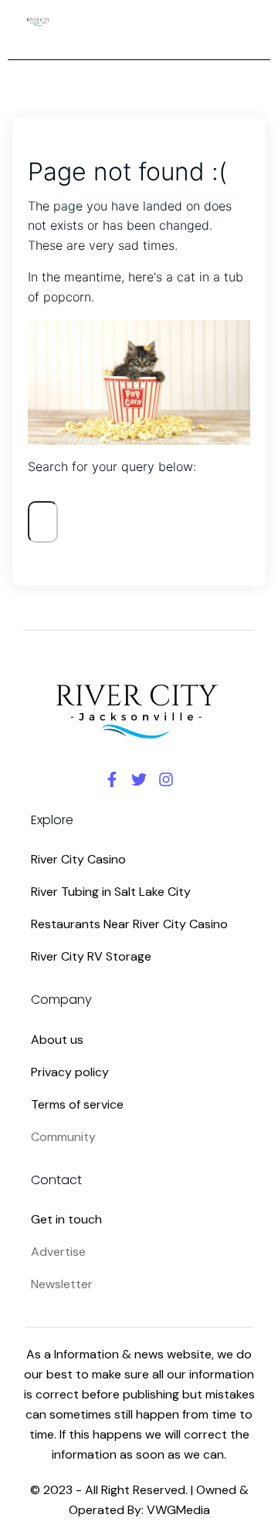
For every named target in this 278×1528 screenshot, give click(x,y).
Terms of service (77, 1104)
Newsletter (62, 1284)
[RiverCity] (38, 22)
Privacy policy (70, 1072)
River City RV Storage (91, 956)
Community (63, 1137)
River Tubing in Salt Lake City (111, 891)
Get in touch (66, 1219)
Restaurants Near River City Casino (129, 924)
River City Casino (78, 859)
